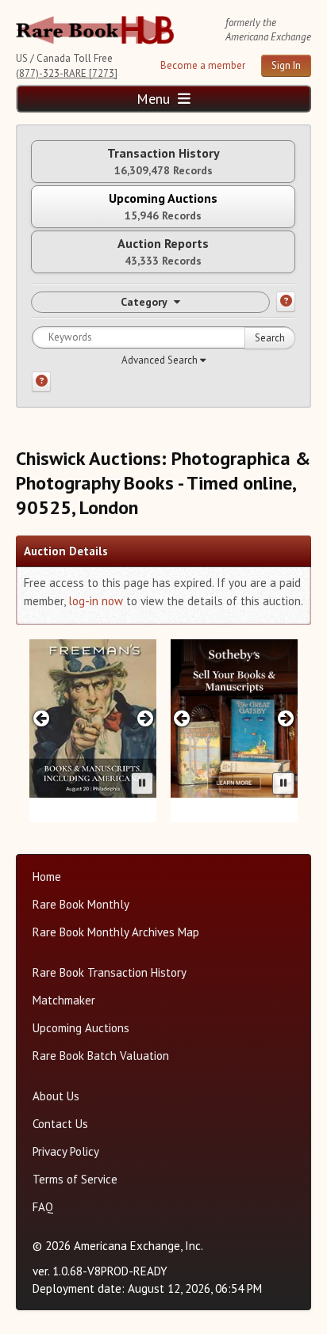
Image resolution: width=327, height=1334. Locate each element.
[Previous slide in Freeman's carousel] (40, 718)
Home (47, 876)
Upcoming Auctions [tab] (163, 206)
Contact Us (60, 1123)
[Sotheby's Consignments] (234, 718)
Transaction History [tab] (163, 161)
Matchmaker (64, 1000)
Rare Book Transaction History (110, 972)
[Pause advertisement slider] (142, 783)
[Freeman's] (92, 718)
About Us (56, 1095)
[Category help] (285, 302)
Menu (155, 99)
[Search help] (41, 382)
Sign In (286, 65)
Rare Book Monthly (81, 904)
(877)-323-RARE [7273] (66, 73)
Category (144, 302)
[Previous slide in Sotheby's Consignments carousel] (182, 718)
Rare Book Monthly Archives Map (116, 932)
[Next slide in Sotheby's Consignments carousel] (285, 718)
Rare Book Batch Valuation (101, 1055)
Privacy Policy (66, 1151)
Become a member (202, 65)
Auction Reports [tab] (163, 251)
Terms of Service (75, 1179)
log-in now (95, 600)
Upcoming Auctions (81, 1027)
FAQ (43, 1206)
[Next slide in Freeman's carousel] (144, 718)
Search (270, 338)
